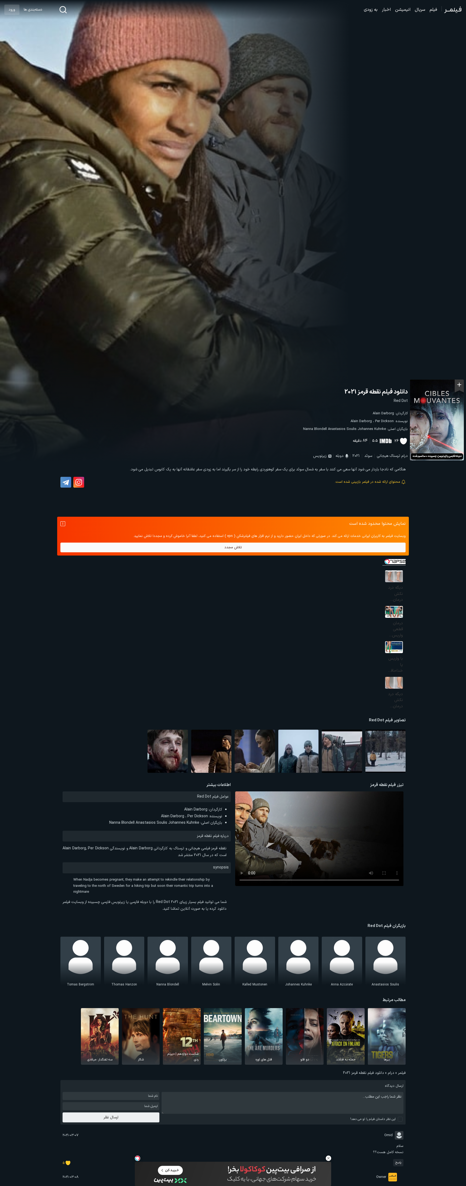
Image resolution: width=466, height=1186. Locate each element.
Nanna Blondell (315, 429)
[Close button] (328, 1158)
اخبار (386, 9)
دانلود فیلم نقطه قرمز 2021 (376, 392)
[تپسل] (137, 1158)
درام (404, 456)
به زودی (371, 9)
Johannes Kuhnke (372, 429)
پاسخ (398, 1162)
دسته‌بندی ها (33, 9)
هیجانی (382, 456)
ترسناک (394, 456)
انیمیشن (402, 9)
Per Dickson (384, 421)
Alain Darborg (383, 413)
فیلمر (402, 1073)
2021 (356, 456)
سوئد (368, 456)
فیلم (433, 9)
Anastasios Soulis (342, 429)
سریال (420, 9)
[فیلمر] (451, 9)
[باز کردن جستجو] (63, 10)
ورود (12, 9)
